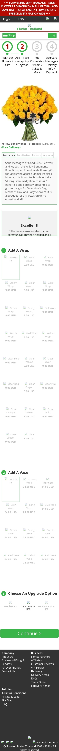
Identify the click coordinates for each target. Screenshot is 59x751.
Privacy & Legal (11, 696)
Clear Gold (47, 412)
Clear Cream (10, 438)
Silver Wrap (29, 261)
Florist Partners (40, 656)
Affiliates (36, 660)
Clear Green (29, 412)
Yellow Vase (29, 559)
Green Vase (10, 533)
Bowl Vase (10, 508)
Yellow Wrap (48, 337)
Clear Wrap (29, 286)
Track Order (38, 682)
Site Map (7, 700)
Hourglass (47, 484)
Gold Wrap (47, 286)
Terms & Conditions (14, 693)
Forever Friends (11, 667)
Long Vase (29, 508)
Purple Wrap (11, 337)
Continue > (29, 633)
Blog (4, 704)
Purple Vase (47, 533)
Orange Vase (29, 533)
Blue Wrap (47, 261)
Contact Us (8, 671)
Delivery (36, 155)
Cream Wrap (11, 286)
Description (8, 155)
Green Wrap (11, 311)
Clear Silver (47, 362)
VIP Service (38, 667)
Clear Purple (29, 387)
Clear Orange (10, 412)
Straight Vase (29, 483)
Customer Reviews (42, 664)
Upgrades (48, 155)
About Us (7, 656)
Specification (23, 155)
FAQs (34, 678)
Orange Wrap (30, 311)
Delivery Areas (40, 675)
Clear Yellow (29, 362)
